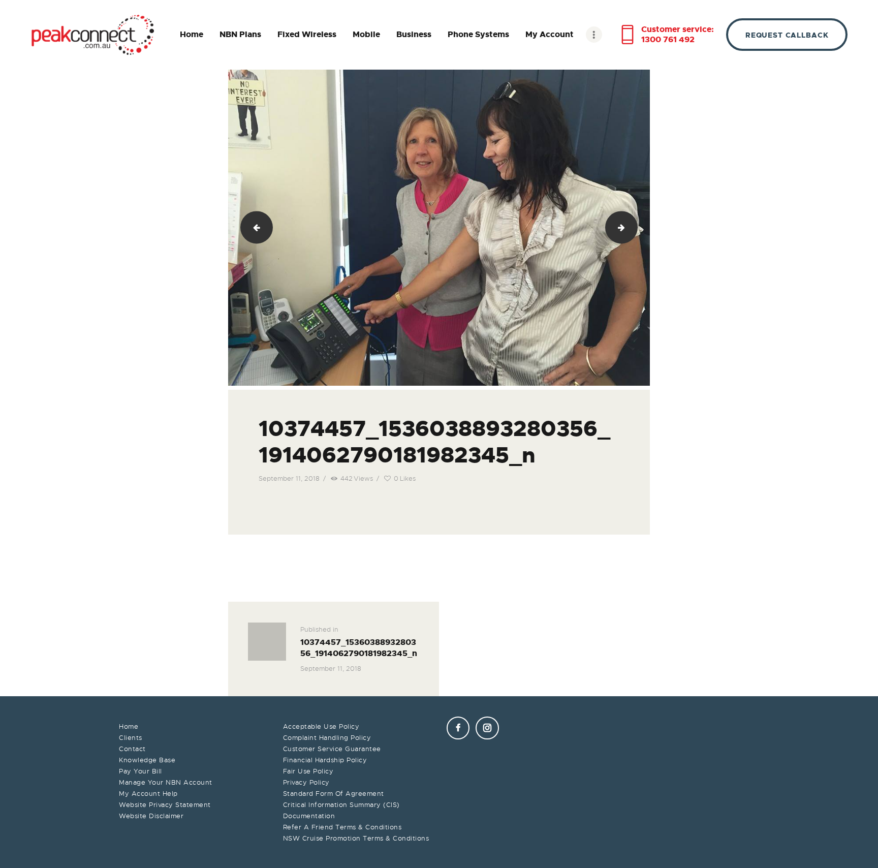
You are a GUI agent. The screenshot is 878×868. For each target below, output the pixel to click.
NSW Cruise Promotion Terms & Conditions (356, 838)
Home (128, 726)
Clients (130, 737)
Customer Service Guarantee (332, 749)
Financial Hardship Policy (325, 760)
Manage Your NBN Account (165, 782)
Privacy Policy (306, 782)
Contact (132, 749)
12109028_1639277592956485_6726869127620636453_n (252, 228)
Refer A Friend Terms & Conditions (342, 827)
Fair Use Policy (308, 771)
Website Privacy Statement (165, 804)
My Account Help (148, 793)
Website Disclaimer (151, 816)
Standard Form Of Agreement (333, 793)
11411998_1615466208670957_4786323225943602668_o (634, 228)
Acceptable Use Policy (321, 726)
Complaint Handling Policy (327, 737)
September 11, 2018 (289, 478)
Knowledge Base (147, 760)
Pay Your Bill (140, 771)
